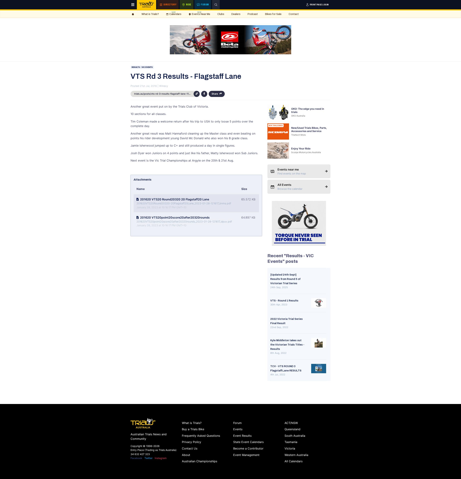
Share (215, 93)
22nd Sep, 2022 (279, 327)
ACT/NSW (291, 423)
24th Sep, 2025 (279, 287)
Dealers (235, 14)
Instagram (161, 458)
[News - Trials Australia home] (146, 4)
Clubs (220, 14)
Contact (294, 14)
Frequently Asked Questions (201, 435)
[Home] (133, 14)
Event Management (246, 455)
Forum (237, 423)
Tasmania (291, 442)
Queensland (292, 429)
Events (237, 429)
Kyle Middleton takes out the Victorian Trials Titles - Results (287, 344)
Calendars (175, 13)
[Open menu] (133, 4)
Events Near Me (201, 13)
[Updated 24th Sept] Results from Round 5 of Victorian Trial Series (285, 279)
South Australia (295, 435)
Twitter (148, 458)
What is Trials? (150, 14)
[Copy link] (197, 94)
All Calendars (294, 461)
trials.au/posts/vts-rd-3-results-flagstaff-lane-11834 (163, 93)
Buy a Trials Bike (193, 429)
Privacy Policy (191, 442)
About (186, 455)
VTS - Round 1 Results (284, 300)
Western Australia (296, 455)
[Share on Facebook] (204, 94)
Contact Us (189, 448)
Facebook (136, 458)
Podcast (253, 14)
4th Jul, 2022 (277, 374)
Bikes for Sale (273, 14)
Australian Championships (199, 461)
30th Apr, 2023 (278, 304)
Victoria (290, 448)
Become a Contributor (248, 448)
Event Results (242, 435)
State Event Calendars (248, 442)
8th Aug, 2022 (278, 352)
